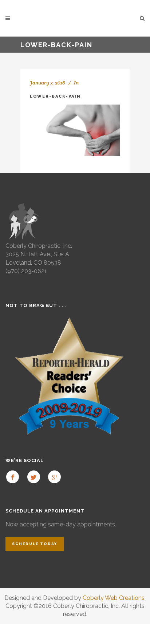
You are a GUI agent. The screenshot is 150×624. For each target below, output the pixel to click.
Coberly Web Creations (114, 597)
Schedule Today (34, 544)
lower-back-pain (55, 96)
